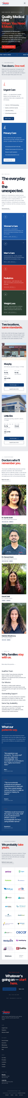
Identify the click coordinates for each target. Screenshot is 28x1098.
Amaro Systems (21, 1093)
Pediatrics (4, 1030)
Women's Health (5, 1032)
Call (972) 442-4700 (9, 46)
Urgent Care (4, 1027)
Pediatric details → (10, 287)
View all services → (6, 208)
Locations (4, 1062)
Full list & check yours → (8, 862)
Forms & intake (5, 1040)
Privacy (7, 1095)
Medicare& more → (21, 956)
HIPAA (16, 1095)
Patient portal (5, 1047)
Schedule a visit (8, 160)
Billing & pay (4, 1045)
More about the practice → (8, 664)
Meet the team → (6, 479)
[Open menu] (24, 3)
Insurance (4, 1042)
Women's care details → (10, 236)
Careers (3, 1064)
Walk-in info (21, 989)
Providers (4, 1059)
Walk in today (8, 118)
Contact (3, 1066)
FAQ (3, 1049)
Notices (21, 1095)
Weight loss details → (10, 312)
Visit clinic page (13, 384)
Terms (11, 1095)
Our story (4, 1057)
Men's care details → (10, 261)
